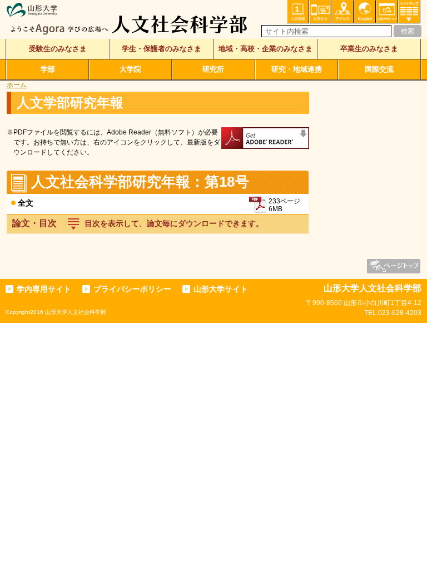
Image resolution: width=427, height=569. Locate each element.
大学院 (130, 69)
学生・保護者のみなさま (161, 48)
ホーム (17, 85)
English (365, 11)
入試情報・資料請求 (298, 11)
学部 (48, 69)
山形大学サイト (220, 288)
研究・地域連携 (296, 69)
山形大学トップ (387, 11)
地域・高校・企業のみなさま (265, 48)
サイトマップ (409, 11)
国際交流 (379, 69)
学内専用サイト (44, 288)
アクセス (342, 11)
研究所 (213, 69)
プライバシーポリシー (132, 288)
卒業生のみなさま (369, 48)
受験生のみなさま (58, 48)
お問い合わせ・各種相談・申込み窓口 (320, 11)
